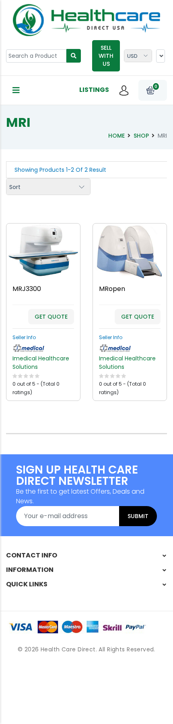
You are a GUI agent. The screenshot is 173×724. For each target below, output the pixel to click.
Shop (141, 136)
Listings (94, 89)
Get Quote (51, 317)
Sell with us (106, 56)
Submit (138, 516)
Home (116, 136)
